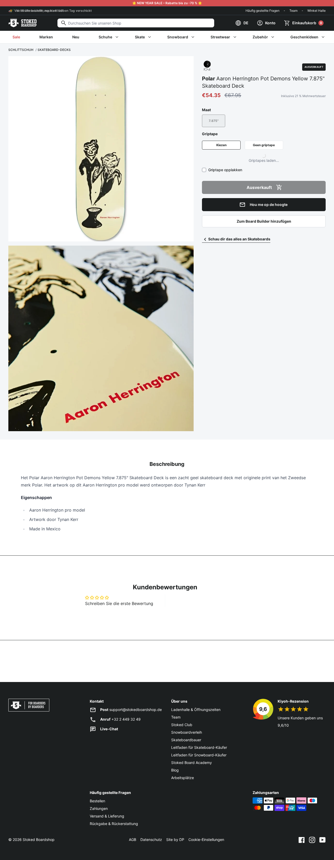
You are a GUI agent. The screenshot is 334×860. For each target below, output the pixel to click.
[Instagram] (312, 839)
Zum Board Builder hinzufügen (264, 221)
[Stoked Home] (22, 23)
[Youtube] (322, 839)
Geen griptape (264, 145)
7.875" (214, 121)
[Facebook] (302, 839)
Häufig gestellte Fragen (262, 11)
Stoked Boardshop (39, 839)
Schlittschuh (20, 50)
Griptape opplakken (225, 170)
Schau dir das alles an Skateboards (239, 239)
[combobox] (135, 23)
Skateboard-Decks (54, 50)
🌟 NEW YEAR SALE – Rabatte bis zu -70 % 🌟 (167, 3)
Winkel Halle (316, 11)
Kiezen (221, 145)
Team (293, 11)
